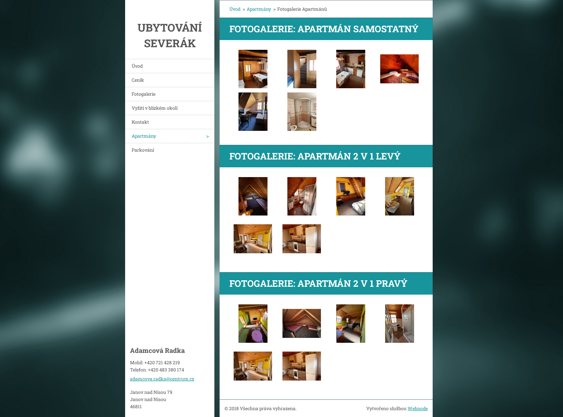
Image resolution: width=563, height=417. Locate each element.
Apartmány (144, 136)
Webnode (418, 408)
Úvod (137, 66)
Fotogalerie (143, 94)
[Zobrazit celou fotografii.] (253, 69)
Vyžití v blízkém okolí (155, 108)
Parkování (143, 150)
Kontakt (140, 122)
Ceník (138, 80)
